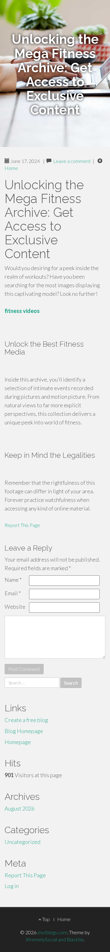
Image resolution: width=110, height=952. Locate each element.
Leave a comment (72, 161)
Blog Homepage (24, 731)
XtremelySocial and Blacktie (55, 939)
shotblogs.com (52, 932)
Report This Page (22, 525)
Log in (12, 885)
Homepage (18, 742)
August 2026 (20, 808)
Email (13, 593)
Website (15, 606)
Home (11, 168)
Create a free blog (26, 720)
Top (45, 919)
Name (13, 579)
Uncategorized (22, 841)
